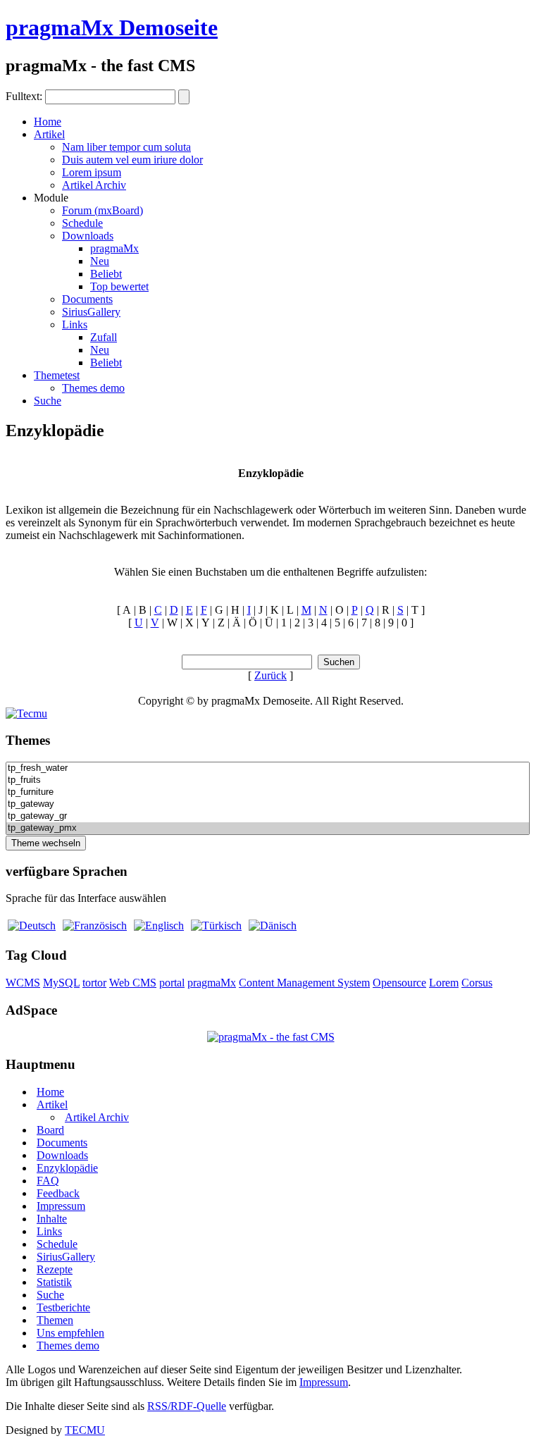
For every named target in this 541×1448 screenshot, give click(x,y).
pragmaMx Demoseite (112, 27)
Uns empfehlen (70, 1333)
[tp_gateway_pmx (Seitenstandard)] (267, 828)
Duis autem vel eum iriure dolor (132, 160)
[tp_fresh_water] (267, 768)
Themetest (57, 375)
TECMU (85, 1430)
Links (74, 324)
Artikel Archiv (94, 185)
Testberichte (63, 1307)
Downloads (87, 236)
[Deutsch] (32, 926)
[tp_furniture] (267, 792)
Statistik (54, 1282)
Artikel (49, 134)
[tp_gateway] (267, 804)
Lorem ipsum (91, 172)
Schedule (82, 223)
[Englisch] (159, 926)
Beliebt (106, 274)
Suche (47, 401)
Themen (55, 1320)
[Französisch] (95, 926)
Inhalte (52, 1219)
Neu (99, 261)
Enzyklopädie (67, 1168)
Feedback (58, 1193)
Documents (87, 299)
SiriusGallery (91, 312)
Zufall (103, 337)
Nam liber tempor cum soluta (126, 147)
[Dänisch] (273, 926)
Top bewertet (119, 286)
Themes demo (93, 388)
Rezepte (55, 1269)
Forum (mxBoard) (102, 210)
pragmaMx (114, 248)
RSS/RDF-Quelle (186, 1406)
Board (50, 1130)
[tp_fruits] (267, 780)
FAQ (48, 1181)
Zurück (270, 675)
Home (47, 122)
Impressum (61, 1206)
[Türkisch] (216, 926)
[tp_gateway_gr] (267, 816)
